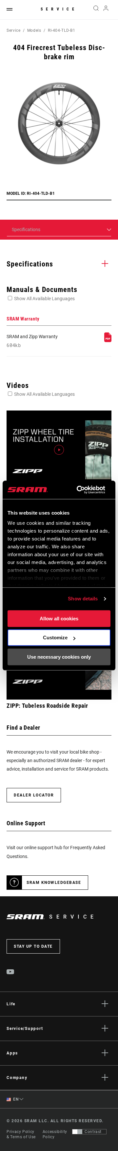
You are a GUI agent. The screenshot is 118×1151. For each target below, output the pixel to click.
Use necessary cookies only (59, 657)
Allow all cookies (59, 618)
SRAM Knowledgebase (54, 882)
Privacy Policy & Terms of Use (21, 1134)
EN (15, 1099)
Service (59, 9)
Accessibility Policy (55, 1134)
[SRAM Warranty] (107, 340)
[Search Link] (95, 10)
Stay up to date (33, 946)
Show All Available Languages (44, 298)
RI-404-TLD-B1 (61, 30)
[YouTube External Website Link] (10, 972)
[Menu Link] (9, 9)
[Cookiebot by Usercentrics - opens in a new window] (78, 489)
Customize (55, 637)
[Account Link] (106, 9)
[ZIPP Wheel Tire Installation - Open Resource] (59, 450)
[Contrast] (77, 1131)
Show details (83, 598)
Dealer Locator (34, 795)
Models (34, 30)
